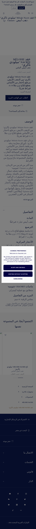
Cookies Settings (18, 278)
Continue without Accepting (18, 274)
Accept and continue (18, 267)
